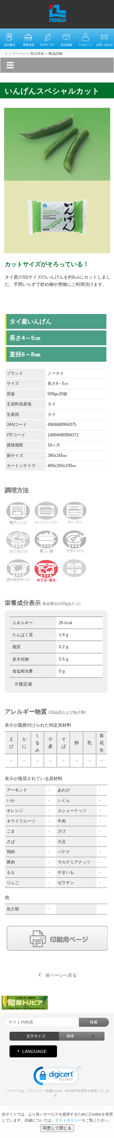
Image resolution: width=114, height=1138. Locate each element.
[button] (57, 1077)
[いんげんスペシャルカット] (57, 111)
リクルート (85, 44)
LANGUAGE (34, 1051)
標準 (70, 1036)
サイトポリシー (68, 1120)
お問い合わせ (104, 44)
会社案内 (9, 44)
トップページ (15, 53)
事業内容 (28, 44)
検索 (94, 1022)
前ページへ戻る (61, 975)
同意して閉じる (57, 1128)
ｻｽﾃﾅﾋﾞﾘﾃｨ (47, 44)
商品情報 (66, 44)
